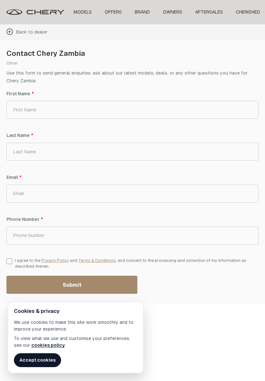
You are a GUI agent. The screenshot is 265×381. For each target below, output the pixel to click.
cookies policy (48, 345)
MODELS (83, 12)
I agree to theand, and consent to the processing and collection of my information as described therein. (130, 263)
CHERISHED (248, 12)
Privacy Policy (55, 260)
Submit (72, 285)
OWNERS (172, 12)
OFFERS (113, 12)
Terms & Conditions (97, 260)
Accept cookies (37, 360)
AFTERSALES (209, 12)
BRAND (142, 12)
